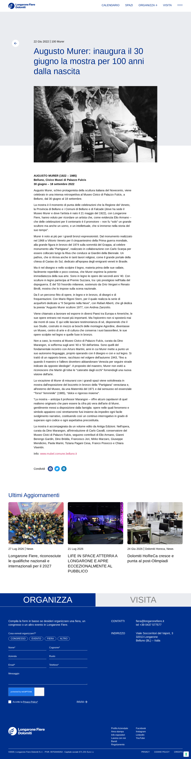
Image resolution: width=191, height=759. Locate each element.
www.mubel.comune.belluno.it (58, 453)
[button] (50, 468)
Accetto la (25, 702)
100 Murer (57, 41)
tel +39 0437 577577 (148, 624)
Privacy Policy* (30, 702)
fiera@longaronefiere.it (150, 621)
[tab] (48, 600)
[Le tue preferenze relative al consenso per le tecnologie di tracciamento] (186, 754)
